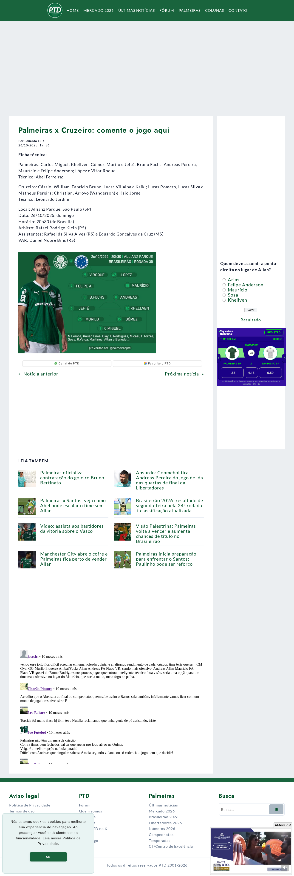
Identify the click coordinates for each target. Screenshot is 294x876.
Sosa (232, 294)
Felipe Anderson (245, 284)
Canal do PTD (69, 363)
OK (48, 857)
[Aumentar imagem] (150, 258)
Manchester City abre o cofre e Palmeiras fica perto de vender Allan (74, 559)
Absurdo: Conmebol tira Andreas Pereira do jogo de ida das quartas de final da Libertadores (169, 480)
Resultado (250, 319)
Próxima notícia (182, 373)
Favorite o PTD (159, 363)
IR (276, 809)
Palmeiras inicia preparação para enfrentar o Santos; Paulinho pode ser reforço (166, 559)
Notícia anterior (40, 373)
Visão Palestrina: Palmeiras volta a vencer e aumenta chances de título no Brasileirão (166, 533)
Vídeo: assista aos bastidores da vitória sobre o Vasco (72, 528)
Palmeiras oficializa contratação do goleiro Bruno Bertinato (72, 477)
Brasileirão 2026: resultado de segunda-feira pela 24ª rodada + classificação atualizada (169, 505)
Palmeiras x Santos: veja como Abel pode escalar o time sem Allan (73, 505)
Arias (233, 279)
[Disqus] (111, 706)
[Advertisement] (147, 65)
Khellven (237, 300)
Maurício (237, 289)
